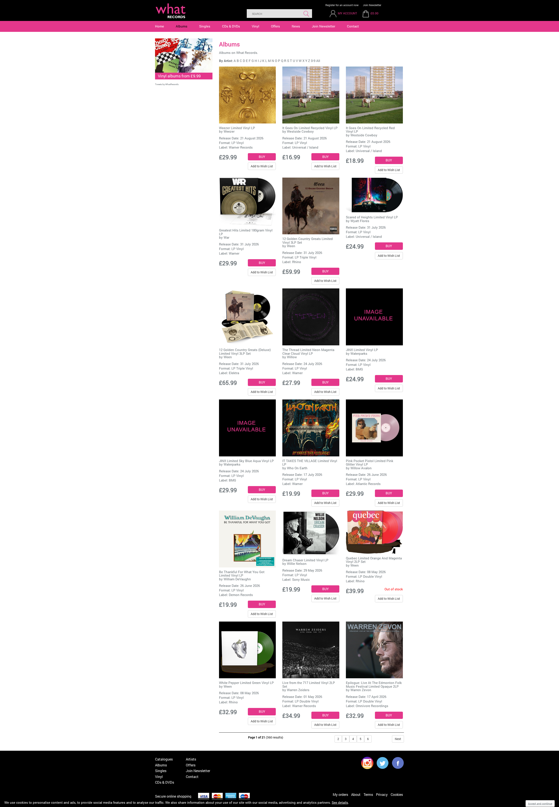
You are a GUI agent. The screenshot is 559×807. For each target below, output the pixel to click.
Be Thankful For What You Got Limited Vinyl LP (241, 574)
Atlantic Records (368, 483)
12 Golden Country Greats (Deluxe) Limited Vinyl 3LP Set (245, 352)
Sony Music (301, 579)
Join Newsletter (372, 5)
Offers (275, 26)
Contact (353, 26)
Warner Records (241, 147)
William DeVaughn (237, 579)
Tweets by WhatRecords (167, 84)
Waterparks (358, 353)
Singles (204, 26)
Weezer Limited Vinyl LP (237, 128)
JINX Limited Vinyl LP (362, 350)
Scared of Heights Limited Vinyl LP (372, 217)
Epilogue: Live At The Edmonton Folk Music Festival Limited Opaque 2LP (374, 684)
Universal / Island (305, 147)
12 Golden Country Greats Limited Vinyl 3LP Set (307, 240)
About (356, 794)
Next (398, 739)
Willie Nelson (297, 563)
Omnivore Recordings (372, 706)
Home (159, 26)
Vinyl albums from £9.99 (179, 76)
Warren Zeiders (298, 690)
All (318, 60)
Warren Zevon (360, 690)
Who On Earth (297, 468)
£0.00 (374, 13)
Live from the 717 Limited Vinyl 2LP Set (308, 684)
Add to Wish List (262, 166)
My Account (347, 13)
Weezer (229, 131)
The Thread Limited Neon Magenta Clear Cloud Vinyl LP (308, 352)
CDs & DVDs (231, 26)
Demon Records (241, 595)
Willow (292, 357)
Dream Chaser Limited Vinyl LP (305, 560)
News (296, 26)
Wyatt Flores (359, 221)
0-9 (313, 60)
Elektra (234, 373)
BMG (359, 369)
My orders (340, 794)
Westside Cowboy (300, 131)
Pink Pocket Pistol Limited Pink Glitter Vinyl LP (369, 463)
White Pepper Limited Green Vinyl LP (246, 682)
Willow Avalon (361, 468)
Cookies (397, 794)
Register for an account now (342, 5)
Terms (368, 794)
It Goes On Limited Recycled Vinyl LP (310, 128)
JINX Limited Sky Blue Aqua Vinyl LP (246, 461)
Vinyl (255, 26)
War (226, 237)
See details (340, 802)
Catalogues (164, 759)
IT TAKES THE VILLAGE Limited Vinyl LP (309, 463)
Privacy (382, 794)
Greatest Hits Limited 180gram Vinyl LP (246, 232)
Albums (181, 26)
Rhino (296, 262)
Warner (234, 253)
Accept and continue (540, 803)
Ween (291, 246)
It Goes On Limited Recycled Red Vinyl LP (370, 130)
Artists (191, 759)
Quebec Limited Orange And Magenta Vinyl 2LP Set (374, 560)
